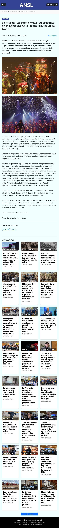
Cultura (13, 229)
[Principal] (3, 4)
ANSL (26, 5)
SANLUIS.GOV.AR (52, 5)
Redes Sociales (32, 522)
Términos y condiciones (23, 524)
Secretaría (6, 229)
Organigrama (17, 522)
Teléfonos (25, 522)
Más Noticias (29, 514)
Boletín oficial (41, 522)
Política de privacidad (36, 524)
